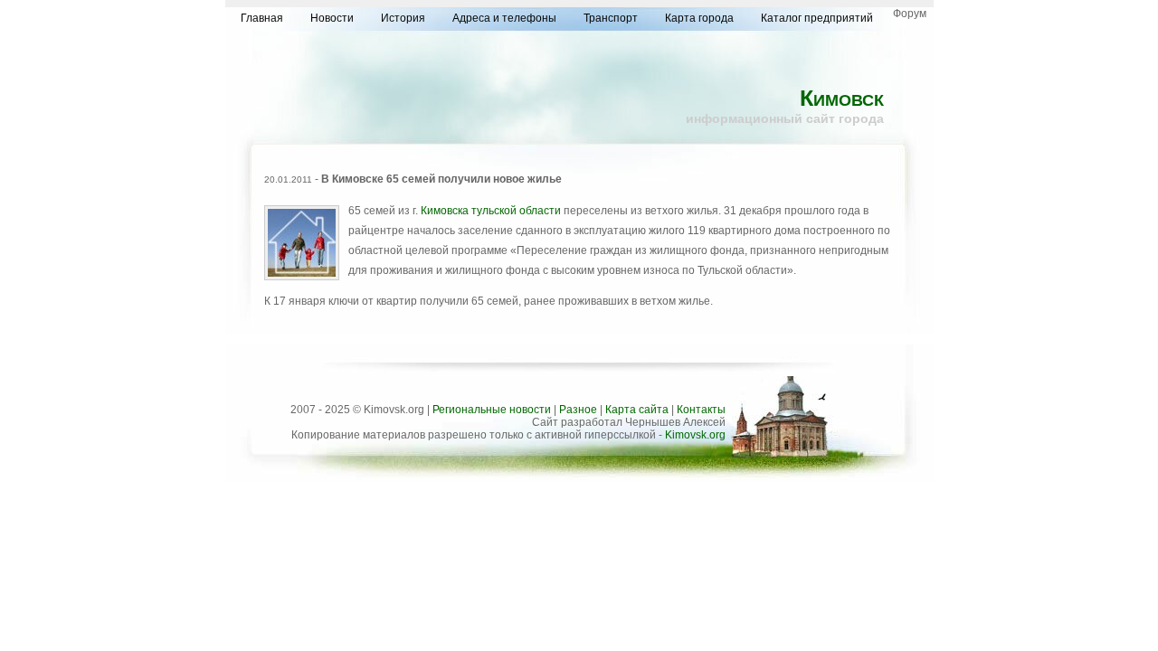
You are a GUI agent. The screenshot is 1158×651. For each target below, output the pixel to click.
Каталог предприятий (817, 18)
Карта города (699, 18)
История (403, 18)
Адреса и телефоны (504, 18)
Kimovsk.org (695, 435)
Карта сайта (637, 409)
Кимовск (842, 97)
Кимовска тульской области (491, 210)
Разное (578, 409)
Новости (332, 18)
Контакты (701, 409)
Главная (262, 18)
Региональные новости (491, 409)
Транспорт (611, 18)
